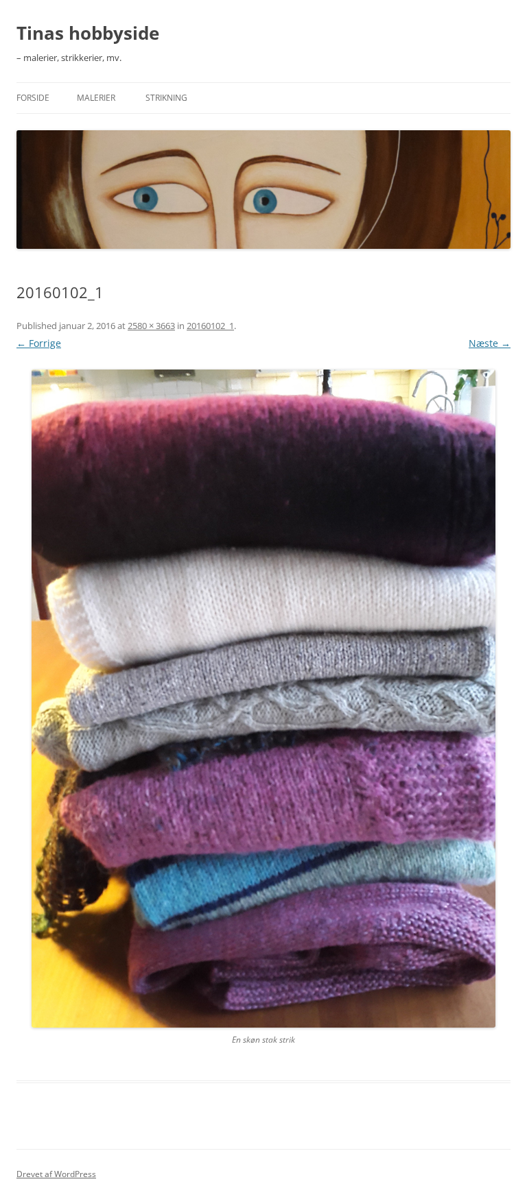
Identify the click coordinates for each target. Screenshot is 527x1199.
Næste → (490, 343)
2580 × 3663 (151, 325)
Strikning (166, 98)
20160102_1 (210, 325)
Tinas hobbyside (87, 33)
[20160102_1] (263, 699)
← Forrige (38, 343)
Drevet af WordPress (56, 1174)
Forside (32, 98)
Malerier (96, 98)
